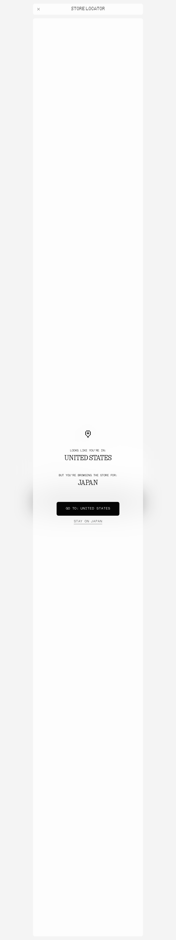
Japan (88, 521)
